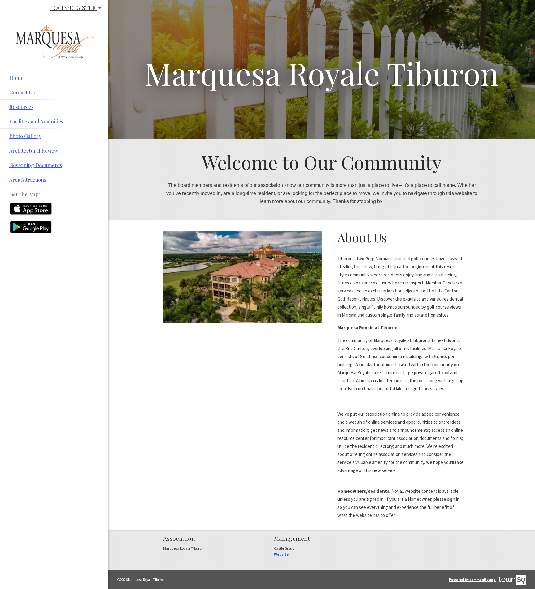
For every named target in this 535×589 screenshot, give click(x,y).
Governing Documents (35, 165)
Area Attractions (27, 179)
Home (16, 77)
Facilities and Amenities (36, 121)
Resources (21, 106)
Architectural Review (33, 150)
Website (281, 554)
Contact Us (22, 92)
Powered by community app (472, 580)
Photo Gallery (25, 135)
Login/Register (73, 7)
